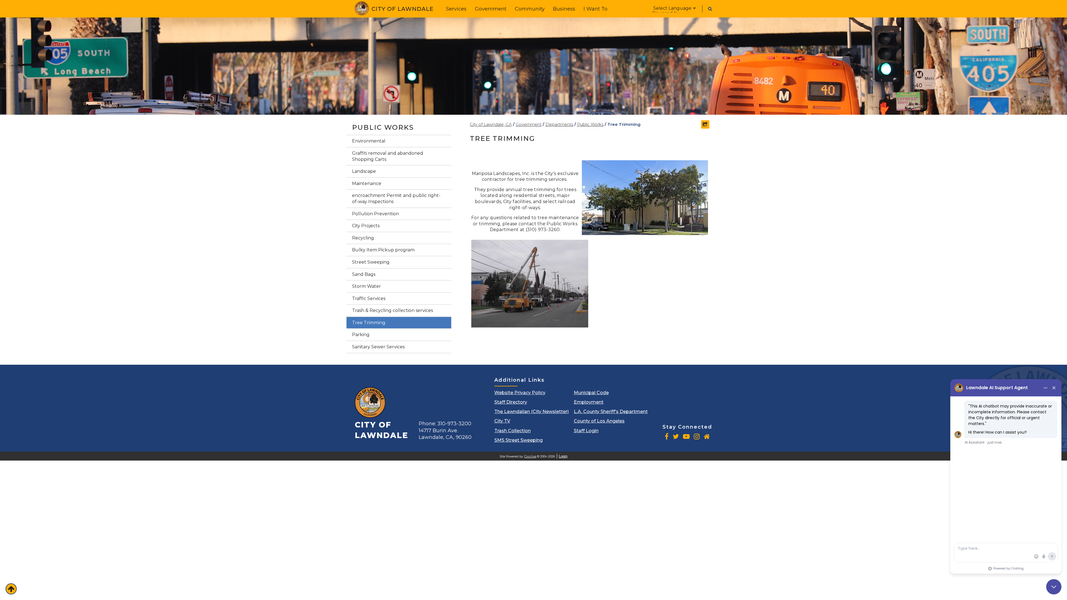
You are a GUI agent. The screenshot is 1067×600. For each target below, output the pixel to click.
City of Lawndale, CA (491, 124)
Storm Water (366, 286)
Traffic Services (368, 298)
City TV (502, 421)
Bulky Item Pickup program (383, 249)
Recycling (363, 238)
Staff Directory (510, 402)
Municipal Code (591, 392)
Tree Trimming (368, 322)
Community (530, 9)
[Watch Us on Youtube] (686, 436)
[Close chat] (1053, 586)
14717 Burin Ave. (445, 434)
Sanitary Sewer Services (378, 346)
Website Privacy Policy (519, 392)
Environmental (368, 141)
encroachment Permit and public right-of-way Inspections (396, 198)
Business (564, 9)
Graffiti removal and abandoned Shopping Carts (387, 156)
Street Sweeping (371, 262)
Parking (361, 334)
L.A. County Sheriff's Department (611, 411)
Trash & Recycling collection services (392, 310)
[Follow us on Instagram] (697, 436)
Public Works (383, 127)
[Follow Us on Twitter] (676, 436)
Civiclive (530, 456)
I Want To (595, 9)
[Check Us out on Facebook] (667, 436)
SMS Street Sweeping (518, 440)
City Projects (366, 225)
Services (456, 9)
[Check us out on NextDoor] (707, 436)
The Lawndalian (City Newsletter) (531, 411)
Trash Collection (512, 430)
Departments (559, 124)
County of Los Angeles (599, 421)
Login (563, 456)
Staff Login (586, 430)
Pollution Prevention (375, 213)
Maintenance (366, 183)
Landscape (364, 171)
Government (491, 9)
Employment (589, 402)
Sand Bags (363, 274)
